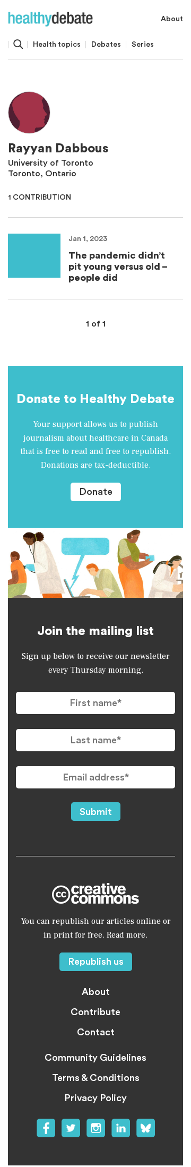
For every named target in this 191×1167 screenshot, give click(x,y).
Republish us (96, 961)
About (172, 19)
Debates (106, 44)
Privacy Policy (95, 1098)
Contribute (95, 1012)
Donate (95, 491)
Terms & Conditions (96, 1078)
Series (143, 44)
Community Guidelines (95, 1057)
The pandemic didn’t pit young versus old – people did (117, 266)
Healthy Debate (50, 19)
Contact (96, 1032)
